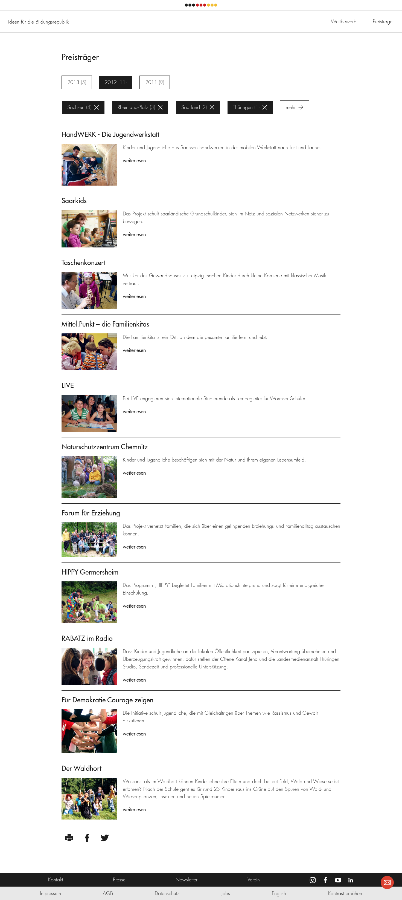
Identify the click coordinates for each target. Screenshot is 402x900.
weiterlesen (134, 160)
